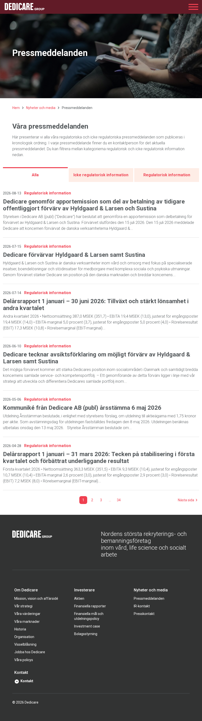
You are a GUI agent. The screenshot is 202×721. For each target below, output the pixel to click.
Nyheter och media (40, 108)
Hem (16, 108)
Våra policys (23, 660)
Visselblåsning (25, 644)
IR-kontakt (142, 606)
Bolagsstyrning (85, 634)
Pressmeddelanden (149, 598)
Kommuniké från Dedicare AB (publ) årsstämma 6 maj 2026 (82, 407)
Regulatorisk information (166, 175)
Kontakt (26, 681)
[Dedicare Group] (25, 7)
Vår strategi (23, 606)
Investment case (87, 626)
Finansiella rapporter (90, 606)
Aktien (79, 598)
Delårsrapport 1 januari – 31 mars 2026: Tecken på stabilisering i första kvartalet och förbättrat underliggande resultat (99, 457)
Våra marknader (27, 622)
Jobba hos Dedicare (29, 652)
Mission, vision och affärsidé (36, 598)
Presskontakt (144, 614)
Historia (20, 629)
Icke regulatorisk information (100, 175)
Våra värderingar (27, 614)
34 (119, 500)
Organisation (24, 637)
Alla (35, 175)
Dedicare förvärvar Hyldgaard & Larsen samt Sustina (74, 254)
